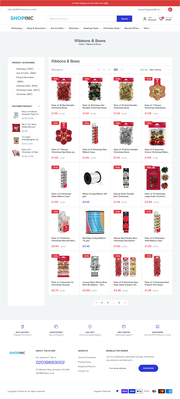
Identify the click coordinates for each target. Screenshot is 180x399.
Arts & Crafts (57, 28)
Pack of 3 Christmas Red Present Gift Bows (157, 283)
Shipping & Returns (86, 366)
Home (81, 44)
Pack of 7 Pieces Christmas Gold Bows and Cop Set (155, 106)
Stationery (16, 28)
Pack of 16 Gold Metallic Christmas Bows (125, 106)
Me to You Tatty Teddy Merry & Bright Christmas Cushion (29, 125)
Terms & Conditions (87, 357)
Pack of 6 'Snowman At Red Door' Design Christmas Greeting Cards (30, 150)
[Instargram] (170, 9)
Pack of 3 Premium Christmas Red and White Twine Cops (63, 239)
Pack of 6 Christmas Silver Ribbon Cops (61, 195)
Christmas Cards (111, 28)
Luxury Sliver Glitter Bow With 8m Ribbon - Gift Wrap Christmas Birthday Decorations (95, 283)
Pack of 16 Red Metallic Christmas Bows (62, 106)
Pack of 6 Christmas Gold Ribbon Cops (154, 239)
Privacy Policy (84, 362)
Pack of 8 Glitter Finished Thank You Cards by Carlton (30, 112)
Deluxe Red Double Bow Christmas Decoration (125, 239)
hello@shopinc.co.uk (45, 373)
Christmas (74, 28)
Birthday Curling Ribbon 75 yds (94, 239)
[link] (73, 81)
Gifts (146, 28)
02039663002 (50, 362)
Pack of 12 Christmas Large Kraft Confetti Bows (155, 195)
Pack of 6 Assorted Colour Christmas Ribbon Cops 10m (157, 150)
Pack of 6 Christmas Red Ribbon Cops (95, 150)
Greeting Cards (91, 28)
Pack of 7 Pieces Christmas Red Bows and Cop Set (63, 150)
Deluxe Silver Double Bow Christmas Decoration (124, 195)
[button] (26, 106)
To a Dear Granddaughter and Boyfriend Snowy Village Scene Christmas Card (30, 138)
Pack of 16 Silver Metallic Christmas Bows (126, 150)
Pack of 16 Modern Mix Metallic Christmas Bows (95, 106)
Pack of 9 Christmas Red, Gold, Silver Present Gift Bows (126, 283)
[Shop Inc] (22, 18)
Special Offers (131, 28)
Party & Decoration (36, 28)
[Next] (125, 302)
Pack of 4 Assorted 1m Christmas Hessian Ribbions (62, 283)
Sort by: (144, 69)
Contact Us (83, 371)
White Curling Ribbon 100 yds (95, 195)
